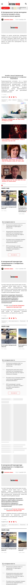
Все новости (14, 255)
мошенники (22, 321)
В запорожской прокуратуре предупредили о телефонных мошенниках (14, 77)
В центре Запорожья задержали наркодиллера (15, 306)
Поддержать (5, 8)
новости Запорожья (20, 100)
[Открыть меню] (2, 4)
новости (14, 100)
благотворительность (13, 321)
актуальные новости (4, 100)
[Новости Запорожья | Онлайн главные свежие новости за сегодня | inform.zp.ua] (14, 4)
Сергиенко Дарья (8, 19)
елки (10, 100)
